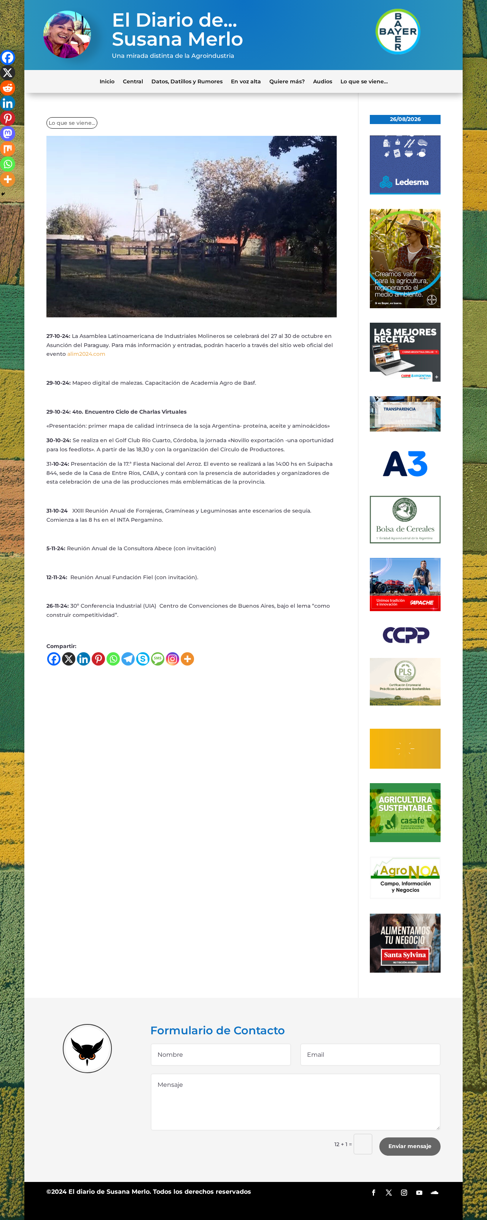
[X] (68, 659)
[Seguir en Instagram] (404, 1193)
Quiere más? (287, 81)
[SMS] (157, 659)
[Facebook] (53, 659)
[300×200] (405, 703)
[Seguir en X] (389, 1193)
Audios (322, 81)
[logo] (405, 642)
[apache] (405, 609)
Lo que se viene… (364, 81)
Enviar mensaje (409, 1146)
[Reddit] (7, 88)
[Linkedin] (83, 659)
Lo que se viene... (72, 122)
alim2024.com (86, 353)
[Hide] (3, 194)
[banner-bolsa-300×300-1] (405, 541)
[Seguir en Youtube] (419, 1193)
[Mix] (7, 148)
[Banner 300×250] (405, 192)
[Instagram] (172, 659)
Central (133, 81)
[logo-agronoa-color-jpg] (405, 897)
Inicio (107, 81)
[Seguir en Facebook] (374, 1193)
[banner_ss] (405, 970)
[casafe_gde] (405, 840)
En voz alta (246, 81)
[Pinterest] (98, 659)
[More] (187, 659)
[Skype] (143, 659)
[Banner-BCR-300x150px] (405, 429)
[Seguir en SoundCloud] (434, 1193)
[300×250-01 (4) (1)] (405, 379)
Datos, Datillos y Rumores (187, 81)
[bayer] (405, 306)
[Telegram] (128, 659)
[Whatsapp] (113, 659)
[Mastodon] (7, 133)
